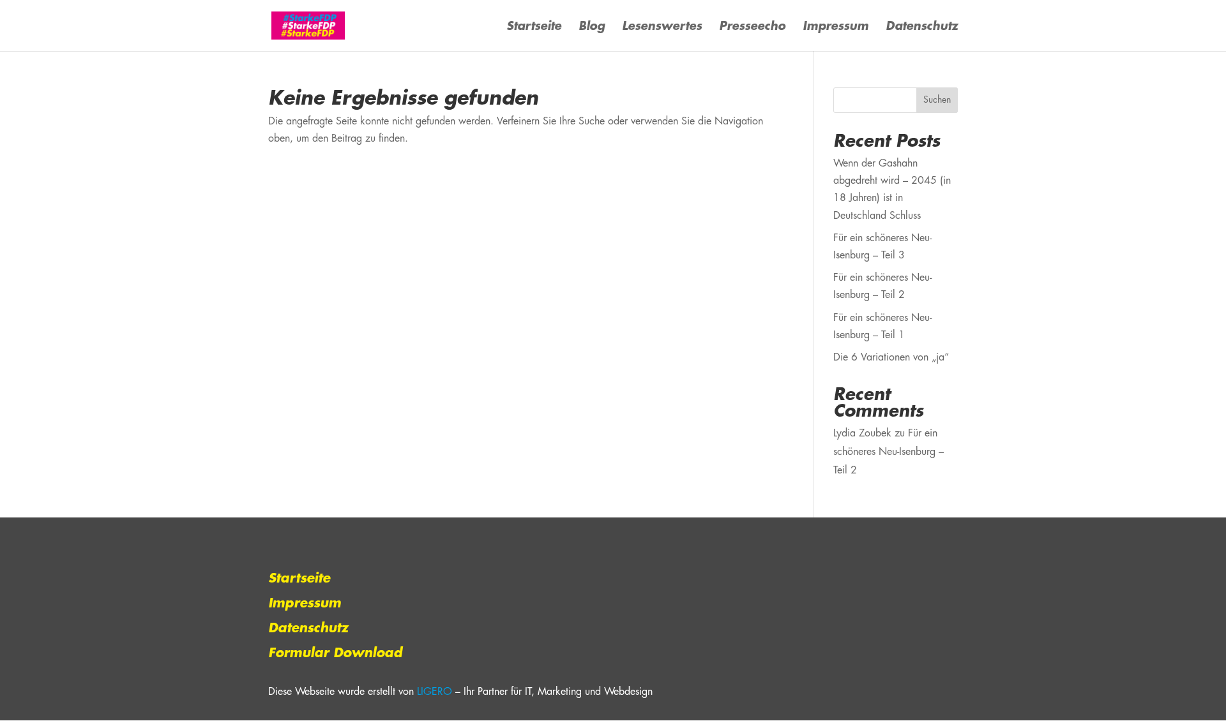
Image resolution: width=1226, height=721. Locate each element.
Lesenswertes (662, 27)
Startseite (533, 27)
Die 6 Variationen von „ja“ (891, 357)
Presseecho (752, 27)
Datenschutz (922, 27)
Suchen (937, 100)
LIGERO (434, 692)
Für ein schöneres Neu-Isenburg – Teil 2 (888, 452)
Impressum (835, 27)
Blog (592, 27)
